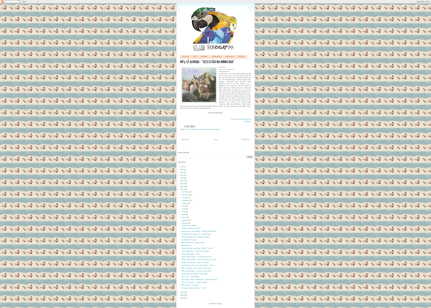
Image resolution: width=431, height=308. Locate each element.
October (185, 197)
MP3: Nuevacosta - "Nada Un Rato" (193, 242)
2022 (182, 169)
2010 (182, 292)
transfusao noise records (212, 129)
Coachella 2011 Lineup (188, 240)
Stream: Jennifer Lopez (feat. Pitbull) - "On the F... (197, 248)
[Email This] (185, 126)
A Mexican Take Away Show (190, 228)
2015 (182, 178)
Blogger (219, 303)
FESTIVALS (241, 56)
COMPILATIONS (216, 56)
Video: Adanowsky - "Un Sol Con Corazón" (195, 251)
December (185, 192)
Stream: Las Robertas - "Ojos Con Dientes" (195, 262)
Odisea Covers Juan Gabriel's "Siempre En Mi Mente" (199, 231)
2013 (182, 184)
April (183, 214)
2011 (182, 189)
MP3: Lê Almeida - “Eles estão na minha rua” (196, 268)
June (184, 209)
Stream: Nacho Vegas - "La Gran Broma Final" (196, 257)
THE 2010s (185, 56)
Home (216, 139)
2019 (182, 172)
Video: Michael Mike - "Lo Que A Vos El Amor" (196, 271)
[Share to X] (190, 126)
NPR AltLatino (186, 245)
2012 (182, 186)
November (185, 195)
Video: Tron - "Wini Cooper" (190, 276)
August (184, 203)
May (183, 212)
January (185, 223)
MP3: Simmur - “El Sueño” (190, 285)
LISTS (195, 56)
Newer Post (185, 139)
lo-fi (198, 129)
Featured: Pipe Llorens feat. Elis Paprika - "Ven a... (198, 265)
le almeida (193, 129)
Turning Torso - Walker (188, 225)
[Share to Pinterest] (194, 126)
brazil (187, 129)
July (183, 206)
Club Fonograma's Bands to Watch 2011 (194, 274)
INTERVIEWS (229, 56)
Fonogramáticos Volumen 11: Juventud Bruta (196, 234)
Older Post (245, 139)
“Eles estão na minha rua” (242, 119)
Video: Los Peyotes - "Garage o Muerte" (194, 282)
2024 (182, 167)
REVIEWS (204, 56)
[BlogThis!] (188, 126)
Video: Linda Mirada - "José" (190, 254)
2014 (182, 181)
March (184, 217)
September (186, 200)
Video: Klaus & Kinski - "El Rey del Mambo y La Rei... (199, 259)
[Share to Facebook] (192, 126)
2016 (182, 175)
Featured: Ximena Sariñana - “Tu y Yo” (194, 288)
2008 (182, 298)
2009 (182, 295)
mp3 (201, 129)
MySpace (248, 121)
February (185, 220)
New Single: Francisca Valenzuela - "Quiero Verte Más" (199, 279)
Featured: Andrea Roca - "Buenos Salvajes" (195, 237)
